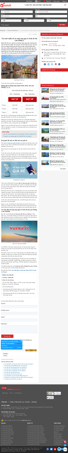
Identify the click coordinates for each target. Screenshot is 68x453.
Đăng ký (64, 1)
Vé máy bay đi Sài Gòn (6, 428)
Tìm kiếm (62, 24)
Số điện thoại (5, 310)
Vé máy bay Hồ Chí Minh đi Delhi (35, 432)
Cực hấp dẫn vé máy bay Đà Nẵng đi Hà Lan (15, 375)
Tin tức (11, 393)
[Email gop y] (59, 64)
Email (3, 317)
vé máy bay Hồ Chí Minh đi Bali (35, 426)
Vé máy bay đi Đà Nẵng (7, 430)
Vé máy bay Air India (59, 428)
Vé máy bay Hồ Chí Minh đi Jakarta (35, 436)
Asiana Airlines (57, 444)
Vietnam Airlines (58, 434)
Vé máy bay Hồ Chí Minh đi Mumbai (36, 434)
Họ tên (3, 303)
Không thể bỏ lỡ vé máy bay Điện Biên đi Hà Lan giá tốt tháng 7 (58, 106)
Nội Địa (3, 423)
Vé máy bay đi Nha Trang (7, 432)
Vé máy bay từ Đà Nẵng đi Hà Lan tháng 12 (15, 365)
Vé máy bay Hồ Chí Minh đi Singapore (36, 442)
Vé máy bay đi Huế (5, 436)
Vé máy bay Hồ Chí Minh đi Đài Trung (36, 438)
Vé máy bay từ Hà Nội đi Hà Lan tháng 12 (14, 369)
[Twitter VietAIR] (49, 64)
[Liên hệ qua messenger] (65, 445)
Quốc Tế (30, 423)
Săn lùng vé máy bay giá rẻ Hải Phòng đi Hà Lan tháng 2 (57, 154)
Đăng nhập (57, 1)
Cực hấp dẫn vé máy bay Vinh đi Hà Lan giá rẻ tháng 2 (18, 364)
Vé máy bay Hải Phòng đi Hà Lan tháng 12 (15, 367)
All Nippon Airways (58, 442)
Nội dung (4, 323)
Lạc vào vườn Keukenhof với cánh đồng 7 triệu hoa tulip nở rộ (19, 134)
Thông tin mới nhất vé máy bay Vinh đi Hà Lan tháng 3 (18, 377)
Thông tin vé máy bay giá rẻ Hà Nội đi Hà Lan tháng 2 (17, 136)
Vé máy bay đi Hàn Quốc (33, 444)
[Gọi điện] (65, 442)
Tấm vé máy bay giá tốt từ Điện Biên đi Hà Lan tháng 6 (57, 114)
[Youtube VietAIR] (56, 64)
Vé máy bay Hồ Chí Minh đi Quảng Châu (37, 440)
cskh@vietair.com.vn (26, 420)
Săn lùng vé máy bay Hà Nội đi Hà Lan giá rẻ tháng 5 (58, 145)
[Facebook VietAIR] (45, 64)
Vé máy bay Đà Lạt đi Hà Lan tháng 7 (57, 97)
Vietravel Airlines (58, 438)
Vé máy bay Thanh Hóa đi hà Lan (12, 374)
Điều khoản (5, 393)
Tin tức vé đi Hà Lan (48, 85)
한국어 (39, 1)
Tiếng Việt (48, 1)
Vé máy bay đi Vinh (6, 444)
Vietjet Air (56, 432)
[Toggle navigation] (65, 5)
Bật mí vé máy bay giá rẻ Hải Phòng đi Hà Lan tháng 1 (57, 162)
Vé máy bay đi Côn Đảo (7, 442)
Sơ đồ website (18, 393)
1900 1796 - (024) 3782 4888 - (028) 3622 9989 (38, 5)
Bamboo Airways (58, 436)
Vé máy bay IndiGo (58, 430)
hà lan (5, 355)
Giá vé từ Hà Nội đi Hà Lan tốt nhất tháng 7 (57, 129)
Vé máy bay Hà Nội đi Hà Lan (11, 372)
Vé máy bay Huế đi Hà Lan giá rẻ (12, 379)
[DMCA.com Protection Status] (31, 350)
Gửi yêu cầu (7, 336)
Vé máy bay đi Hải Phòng (7, 434)
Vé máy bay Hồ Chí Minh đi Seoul (35, 428)
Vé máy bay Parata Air (59, 426)
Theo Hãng (57, 423)
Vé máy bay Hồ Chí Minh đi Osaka (35, 430)
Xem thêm (63, 168)
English (30, 1)
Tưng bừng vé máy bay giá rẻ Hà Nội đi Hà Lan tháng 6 (57, 137)
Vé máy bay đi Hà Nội (6, 426)
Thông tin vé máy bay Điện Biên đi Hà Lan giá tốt (57, 121)
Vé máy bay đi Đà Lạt (6, 440)
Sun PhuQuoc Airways (59, 440)
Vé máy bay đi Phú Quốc (7, 438)
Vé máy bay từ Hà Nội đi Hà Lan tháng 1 (14, 370)
